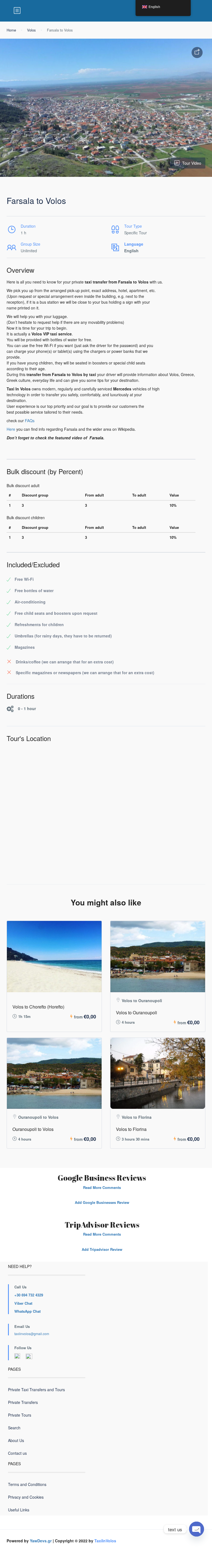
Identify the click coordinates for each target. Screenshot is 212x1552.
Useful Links (18, 1509)
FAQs (30, 420)
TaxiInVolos (105, 1540)
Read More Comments (102, 1187)
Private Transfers (23, 1402)
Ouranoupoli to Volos (33, 1129)
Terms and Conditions (27, 1484)
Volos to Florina (131, 1129)
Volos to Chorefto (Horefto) (38, 1007)
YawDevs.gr (41, 1540)
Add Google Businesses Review (102, 1202)
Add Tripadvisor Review (102, 1249)
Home (11, 30)
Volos (31, 30)
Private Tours (19, 1415)
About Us (16, 1440)
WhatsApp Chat (27, 1311)
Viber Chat (23, 1303)
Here (11, 429)
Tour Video (191, 163)
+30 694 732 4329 (28, 1295)
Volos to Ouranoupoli (136, 1012)
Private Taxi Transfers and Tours (36, 1389)
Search (14, 1427)
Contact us (17, 1453)
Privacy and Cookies (26, 1497)
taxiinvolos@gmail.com (31, 1333)
